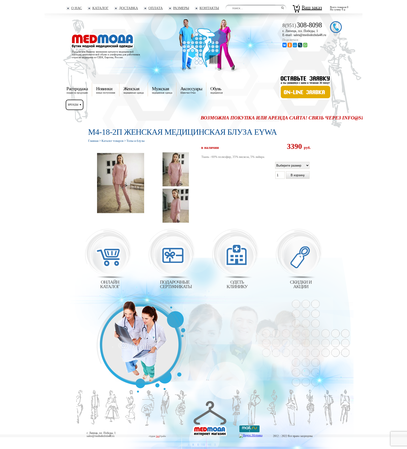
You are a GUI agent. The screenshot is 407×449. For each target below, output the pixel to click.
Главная (93, 141)
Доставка (128, 8)
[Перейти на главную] (204, 66)
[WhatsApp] (305, 45)
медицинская (216, 90)
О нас (76, 8)
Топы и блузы (135, 141)
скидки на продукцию (77, 90)
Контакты (209, 8)
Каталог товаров (112, 141)
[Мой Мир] (295, 45)
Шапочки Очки (191, 90)
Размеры (181, 8)
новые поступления (105, 90)
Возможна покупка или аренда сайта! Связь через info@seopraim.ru (281, 118)
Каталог (100, 8)
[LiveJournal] (300, 45)
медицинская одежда (133, 90)
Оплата (155, 8)
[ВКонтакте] (284, 45)
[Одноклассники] (290, 45)
